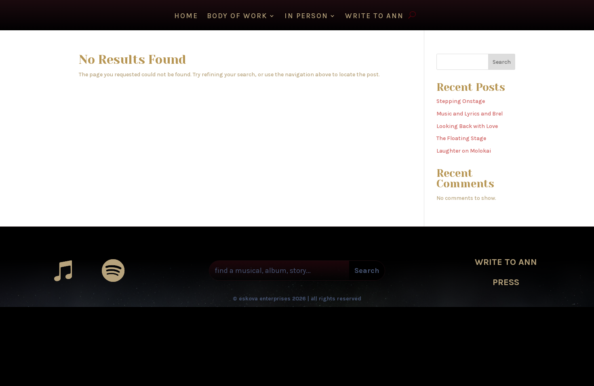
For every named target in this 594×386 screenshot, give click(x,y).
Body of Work (237, 16)
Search (502, 62)
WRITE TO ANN (374, 16)
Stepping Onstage (460, 101)
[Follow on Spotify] (113, 270)
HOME (186, 16)
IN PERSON (306, 16)
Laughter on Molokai (463, 150)
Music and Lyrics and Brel (469, 113)
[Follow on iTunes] (63, 270)
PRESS (506, 282)
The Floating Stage (461, 138)
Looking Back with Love (467, 126)
